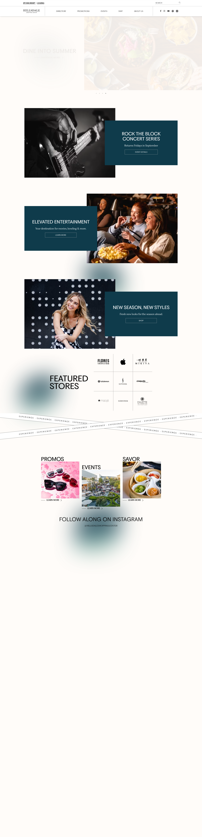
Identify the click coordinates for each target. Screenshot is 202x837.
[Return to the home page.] (31, 11)
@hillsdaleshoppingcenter (101, 525)
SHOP (141, 321)
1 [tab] (96, 93)
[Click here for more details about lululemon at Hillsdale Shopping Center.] (103, 381)
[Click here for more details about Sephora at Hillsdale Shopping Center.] (123, 381)
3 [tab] (103, 93)
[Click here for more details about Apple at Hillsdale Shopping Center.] (123, 362)
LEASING (40, 3)
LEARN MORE (60, 235)
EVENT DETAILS (141, 152)
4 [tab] (106, 93)
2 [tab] (99, 93)
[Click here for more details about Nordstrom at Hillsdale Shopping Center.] (123, 401)
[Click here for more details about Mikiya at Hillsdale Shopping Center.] (142, 362)
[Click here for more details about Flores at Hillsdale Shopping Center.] (103, 362)
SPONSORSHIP (29, 3)
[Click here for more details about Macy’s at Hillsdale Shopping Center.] (103, 401)
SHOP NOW (50, 62)
